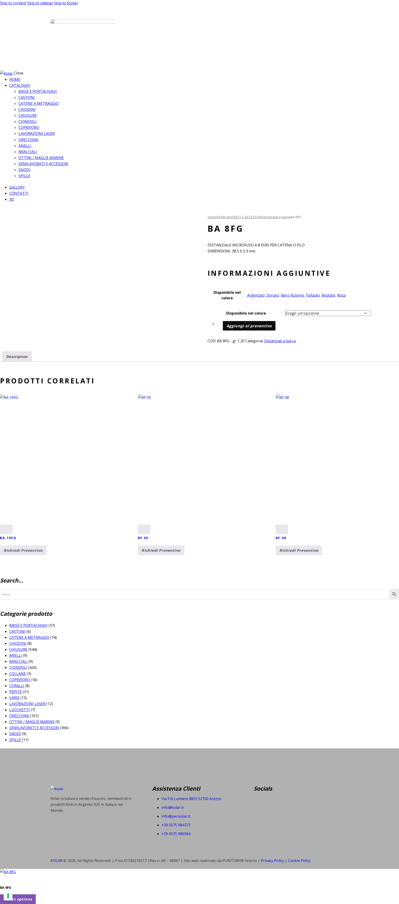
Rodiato (328, 295)
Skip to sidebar (40, 3)
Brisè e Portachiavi (28, 625)
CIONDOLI (18, 667)
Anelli (15, 655)
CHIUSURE (18, 649)
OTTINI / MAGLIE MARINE (31, 721)
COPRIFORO (19, 679)
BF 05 (143, 538)
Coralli (16, 685)
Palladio (313, 295)
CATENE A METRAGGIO (29, 637)
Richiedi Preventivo (23, 550)
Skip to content (13, 3)
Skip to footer (66, 3)
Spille (15, 739)
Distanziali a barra (276, 217)
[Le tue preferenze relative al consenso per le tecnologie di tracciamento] (8, 896)
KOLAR (56, 860)
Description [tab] (17, 356)
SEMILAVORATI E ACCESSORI (239, 217)
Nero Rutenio (292, 295)
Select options (18, 899)
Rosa (341, 295)
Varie (14, 697)
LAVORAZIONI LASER (27, 703)
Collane (17, 673)
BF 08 (281, 538)
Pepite (15, 691)
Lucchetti (19, 709)
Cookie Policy (299, 860)
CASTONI (17, 631)
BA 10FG (8, 538)
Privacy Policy (273, 860)
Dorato (272, 295)
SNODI (15, 733)
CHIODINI (17, 643)
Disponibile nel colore (246, 313)
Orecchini (19, 715)
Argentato (255, 295)
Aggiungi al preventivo (249, 325)
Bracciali (18, 661)
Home (212, 217)
